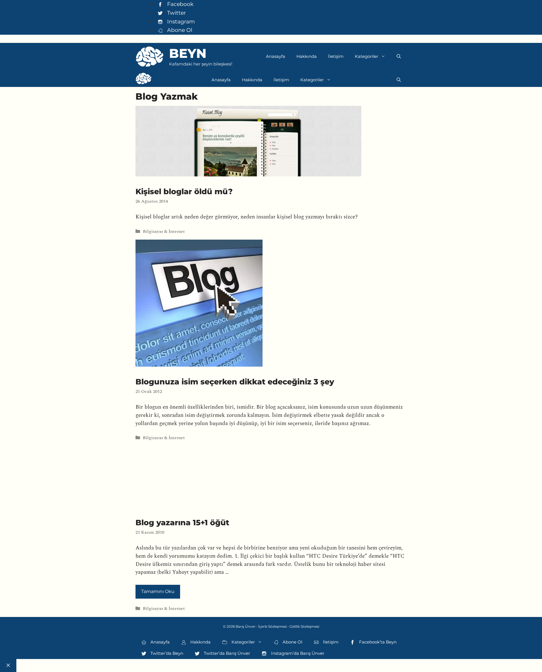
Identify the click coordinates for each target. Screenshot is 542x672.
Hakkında (306, 56)
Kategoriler (366, 56)
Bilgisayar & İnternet (164, 231)
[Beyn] (144, 80)
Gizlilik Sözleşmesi (304, 626)
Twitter (176, 12)
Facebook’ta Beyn (377, 642)
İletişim (336, 56)
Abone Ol (179, 30)
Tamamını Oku (157, 591)
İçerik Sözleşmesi (272, 626)
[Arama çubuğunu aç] (398, 56)
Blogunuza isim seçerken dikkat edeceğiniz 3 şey (235, 381)
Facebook (179, 4)
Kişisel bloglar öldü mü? (184, 191)
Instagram (180, 21)
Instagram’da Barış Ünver (297, 653)
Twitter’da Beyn (166, 653)
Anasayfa (275, 56)
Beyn (187, 53)
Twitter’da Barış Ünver (226, 653)
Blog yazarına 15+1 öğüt (182, 522)
